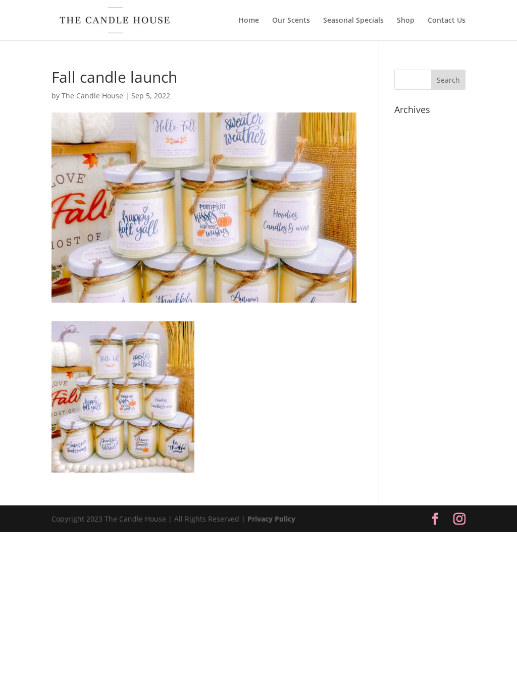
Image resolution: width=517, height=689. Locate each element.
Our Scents (291, 21)
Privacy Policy (271, 519)
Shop (406, 21)
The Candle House (92, 95)
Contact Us (447, 21)
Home (248, 21)
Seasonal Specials (353, 21)
